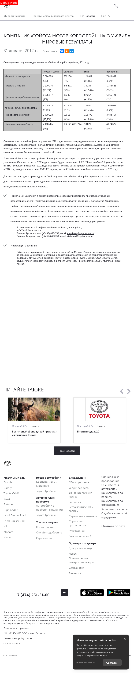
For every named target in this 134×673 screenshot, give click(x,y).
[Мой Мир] (71, 51)
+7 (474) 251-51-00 (32, 594)
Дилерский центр (14, 15)
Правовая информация (16, 628)
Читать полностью (85, 662)
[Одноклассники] (67, 51)
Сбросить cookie (11, 643)
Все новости (87, 15)
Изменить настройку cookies (17, 638)
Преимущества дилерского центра (53, 15)
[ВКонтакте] (62, 51)
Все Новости (67, 450)
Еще (104, 15)
